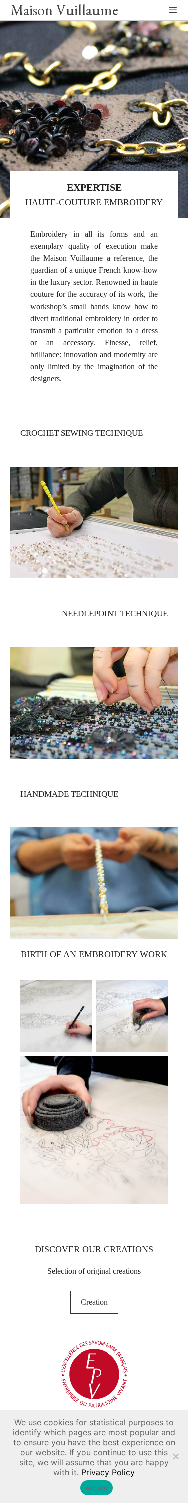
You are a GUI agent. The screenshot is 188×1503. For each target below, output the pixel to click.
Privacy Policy (108, 1472)
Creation (94, 1302)
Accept (96, 1488)
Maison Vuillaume (64, 10)
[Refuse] (175, 1456)
